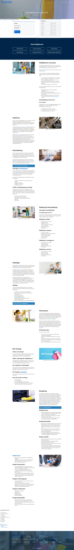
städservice (28, 279)
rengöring (49, 400)
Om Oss (66, 2)
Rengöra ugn (16, 455)
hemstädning (58, 215)
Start (62, 2)
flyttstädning (23, 168)
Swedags (40, 548)
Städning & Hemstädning (5, 517)
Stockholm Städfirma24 (45, 69)
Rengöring (2, 521)
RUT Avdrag (3, 520)
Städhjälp (2, 518)
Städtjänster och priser (4, 513)
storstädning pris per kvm (4, 525)
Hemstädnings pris (3, 524)
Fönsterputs (3, 519)
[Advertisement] (25, 46)
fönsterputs (51, 318)
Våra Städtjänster (4, 512)
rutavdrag (16, 367)
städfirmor (23, 127)
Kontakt (70, 2)
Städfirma (18, 134)
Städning (42, 232)
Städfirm (2, 526)
